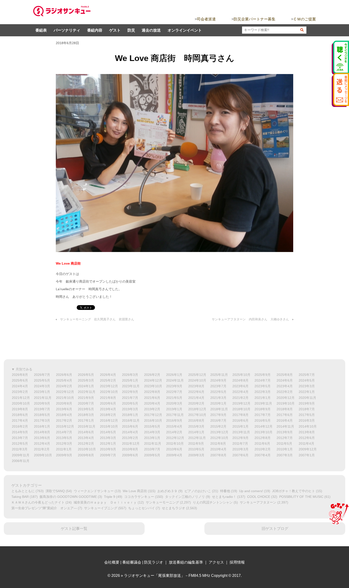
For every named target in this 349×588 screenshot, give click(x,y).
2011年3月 (20, 449)
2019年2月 (152, 409)
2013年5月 (64, 438)
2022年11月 (86, 392)
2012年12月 (175, 438)
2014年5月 (108, 432)
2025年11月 (219, 375)
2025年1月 (130, 380)
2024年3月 (42, 386)
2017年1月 (86, 420)
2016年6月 (240, 420)
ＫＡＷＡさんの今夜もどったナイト (38, 502)
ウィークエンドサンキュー (94, 491)
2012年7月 (285, 438)
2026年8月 (20, 375)
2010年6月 (174, 449)
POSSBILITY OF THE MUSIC (301, 497)
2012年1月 (108, 443)
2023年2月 (20, 392)
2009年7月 (108, 455)
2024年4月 (20, 386)
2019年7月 (42, 409)
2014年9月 (20, 432)
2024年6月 (285, 380)
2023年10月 (153, 386)
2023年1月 (42, 392)
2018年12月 (197, 409)
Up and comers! (251, 491)
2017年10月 (197, 415)
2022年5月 (218, 392)
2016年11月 (131, 420)
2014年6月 (86, 432)
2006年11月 (20, 461)
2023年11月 (131, 386)
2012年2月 (86, 443)
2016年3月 (307, 420)
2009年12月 (308, 449)
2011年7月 (240, 443)
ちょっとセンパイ (141, 508)
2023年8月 (196, 386)
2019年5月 (86, 409)
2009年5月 (152, 455)
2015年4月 (174, 426)
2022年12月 (65, 392)
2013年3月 (108, 438)
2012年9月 (240, 438)
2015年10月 (109, 426)
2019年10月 (286, 403)
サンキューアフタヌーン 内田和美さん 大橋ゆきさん (250, 319)
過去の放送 (151, 30)
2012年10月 (219, 438)
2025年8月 (285, 375)
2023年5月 (263, 386)
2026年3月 (130, 375)
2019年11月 (263, 403)
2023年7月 (218, 386)
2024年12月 (153, 380)
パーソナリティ (67, 30)
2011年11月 (152, 443)
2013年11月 (241, 432)
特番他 (225, 491)
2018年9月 (263, 409)
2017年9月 (218, 415)
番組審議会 (131, 562)
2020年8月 (64, 403)
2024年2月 (64, 386)
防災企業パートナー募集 (254, 19)
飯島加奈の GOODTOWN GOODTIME (68, 497)
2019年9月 (307, 403)
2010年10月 (87, 449)
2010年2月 (263, 449)
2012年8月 (263, 438)
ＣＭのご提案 (304, 19)
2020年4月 (152, 403)
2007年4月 (263, 455)
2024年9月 (218, 380)
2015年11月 (86, 426)
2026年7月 (42, 375)
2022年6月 (196, 392)
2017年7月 (263, 415)
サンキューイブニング (100, 508)
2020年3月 (174, 403)
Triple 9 (109, 497)
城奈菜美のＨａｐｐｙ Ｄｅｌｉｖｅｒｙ (105, 502)
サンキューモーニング (162, 502)
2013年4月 (86, 438)
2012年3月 (64, 443)
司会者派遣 (206, 19)
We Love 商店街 (135, 491)
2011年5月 (284, 443)
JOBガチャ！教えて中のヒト (293, 491)
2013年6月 (42, 438)
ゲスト (115, 30)
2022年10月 (109, 392)
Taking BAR (20, 497)
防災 (131, 30)
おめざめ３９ (167, 491)
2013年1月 (152, 438)
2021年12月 (21, 398)
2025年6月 (20, 380)
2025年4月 (64, 380)
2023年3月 (307, 386)
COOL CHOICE (258, 497)
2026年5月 (86, 375)
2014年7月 (64, 432)
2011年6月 (262, 443)
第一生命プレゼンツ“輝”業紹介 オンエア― (44, 508)
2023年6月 (240, 386)
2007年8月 (218, 455)
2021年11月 (43, 398)
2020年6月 (108, 403)
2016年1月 (42, 426)
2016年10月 (153, 420)
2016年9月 (174, 420)
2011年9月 (196, 443)
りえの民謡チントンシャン (213, 502)
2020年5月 (130, 403)
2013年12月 (219, 432)
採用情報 (237, 562)
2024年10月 (197, 380)
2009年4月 (174, 455)
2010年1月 (285, 449)
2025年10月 (241, 375)
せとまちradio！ (224, 497)
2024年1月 (86, 386)
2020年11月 (307, 398)
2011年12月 (131, 443)
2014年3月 (152, 432)
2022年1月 (307, 392)
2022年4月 (240, 392)
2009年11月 (20, 455)
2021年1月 (263, 398)
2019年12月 (241, 403)
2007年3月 (285, 455)
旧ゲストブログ (275, 529)
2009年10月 (43, 455)
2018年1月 (130, 415)
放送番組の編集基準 (186, 562)
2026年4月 (108, 375)
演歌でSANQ (55, 491)
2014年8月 (42, 432)
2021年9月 (86, 398)
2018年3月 (86, 415)
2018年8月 (285, 409)
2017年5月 (307, 415)
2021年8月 (108, 398)
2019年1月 (174, 409)
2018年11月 (219, 409)
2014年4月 (130, 432)
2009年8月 (86, 455)
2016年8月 (196, 420)
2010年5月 (196, 449)
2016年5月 (263, 420)
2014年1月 (196, 432)
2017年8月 (240, 415)
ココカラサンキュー (139, 497)
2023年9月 (174, 386)
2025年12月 (197, 375)
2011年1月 (64, 449)
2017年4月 (20, 420)
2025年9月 (263, 375)
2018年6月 (20, 415)
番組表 (41, 30)
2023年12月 (109, 386)
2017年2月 (64, 420)
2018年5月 (42, 415)
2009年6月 (130, 455)
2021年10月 (65, 398)
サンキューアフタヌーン (258, 502)
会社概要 (111, 562)
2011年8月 (218, 443)
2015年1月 (240, 426)
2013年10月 (264, 432)
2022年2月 (285, 392)
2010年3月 (240, 449)
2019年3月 (130, 409)
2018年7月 (307, 409)
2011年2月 (42, 449)
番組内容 (94, 30)
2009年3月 (196, 455)
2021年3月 (218, 398)
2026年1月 (174, 375)
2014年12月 (264, 426)
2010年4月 (218, 449)
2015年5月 (152, 426)
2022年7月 (174, 392)
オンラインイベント (185, 30)
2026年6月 (64, 375)
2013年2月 (130, 438)
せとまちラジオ (173, 508)
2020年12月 (286, 398)
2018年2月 (108, 415)
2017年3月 (42, 420)
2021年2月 (240, 398)
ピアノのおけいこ (197, 491)
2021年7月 (130, 398)
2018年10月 (241, 409)
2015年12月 (65, 426)
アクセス (216, 562)
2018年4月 (64, 415)
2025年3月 (86, 380)
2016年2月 (20, 426)
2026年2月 (152, 375)
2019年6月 (64, 409)
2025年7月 (307, 375)
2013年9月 (285, 432)
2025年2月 (108, 380)
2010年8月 (130, 449)
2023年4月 (285, 386)
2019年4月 (108, 409)
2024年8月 (240, 380)
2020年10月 (21, 403)
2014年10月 (308, 426)
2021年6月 (152, 398)
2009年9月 (64, 455)
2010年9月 (108, 449)
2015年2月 (218, 426)
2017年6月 (285, 415)
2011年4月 (306, 443)
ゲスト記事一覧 (74, 529)
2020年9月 (42, 403)
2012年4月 (42, 443)
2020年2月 (196, 403)
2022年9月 (130, 392)
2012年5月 (20, 443)
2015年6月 (130, 426)
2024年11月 (175, 380)
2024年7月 (263, 380)
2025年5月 (42, 380)
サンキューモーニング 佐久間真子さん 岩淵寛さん (97, 319)
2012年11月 (197, 438)
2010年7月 (152, 449)
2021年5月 (174, 398)
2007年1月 (307, 455)
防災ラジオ (153, 562)
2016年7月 (218, 420)
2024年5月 (307, 380)
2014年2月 (174, 432)
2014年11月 (285, 426)
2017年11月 (175, 415)
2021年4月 (196, 398)
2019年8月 (20, 409)
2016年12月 (109, 420)
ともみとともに (23, 491)
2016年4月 (285, 420)
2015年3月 (196, 426)
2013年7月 (20, 438)
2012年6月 (307, 438)
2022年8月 (152, 392)
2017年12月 (153, 415)
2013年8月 (307, 432)
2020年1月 (218, 403)
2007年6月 (240, 455)
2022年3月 (263, 392)
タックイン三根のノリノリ (185, 497)
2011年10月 (175, 443)
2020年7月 (86, 403)
